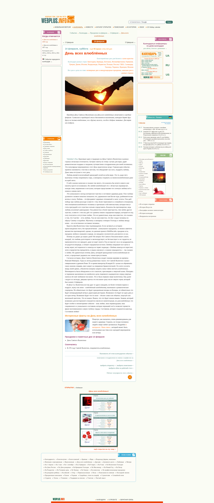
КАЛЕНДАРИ (101, 500)
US (167, 74)
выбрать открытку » (108, 365)
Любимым (46, 158)
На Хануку (84, 470)
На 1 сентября (68, 465)
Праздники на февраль (98, 33)
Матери (128, 462)
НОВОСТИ (89, 27)
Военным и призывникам (53, 462)
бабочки (141, 168)
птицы (141, 182)
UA (167, 55)
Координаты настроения (147, 216)
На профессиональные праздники (114, 470)
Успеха (56, 478)
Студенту (48, 478)
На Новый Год (108, 467)
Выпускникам (69, 462)
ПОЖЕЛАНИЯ (119, 27)
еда (140, 170)
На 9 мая (101, 465)
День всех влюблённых (84, 462)
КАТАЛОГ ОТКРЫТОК (104, 27)
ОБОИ (141, 27)
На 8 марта (91, 465)
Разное (66, 475)
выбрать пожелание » (125, 365)
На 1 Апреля (49, 465)
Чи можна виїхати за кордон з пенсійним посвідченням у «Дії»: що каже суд (154, 128)
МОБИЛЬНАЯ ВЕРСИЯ (62, 27)
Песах (94, 473)
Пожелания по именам (106, 473)
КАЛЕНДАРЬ (78, 27)
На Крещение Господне (81, 467)
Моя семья (47, 148)
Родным (74, 475)
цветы (141, 186)
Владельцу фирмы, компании (106, 459)
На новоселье (95, 470)
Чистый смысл (101, 478)
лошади (141, 175)
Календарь (83, 33)
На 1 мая (59, 465)
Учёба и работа (48, 150)
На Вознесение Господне (114, 465)
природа (141, 180)
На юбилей (65, 473)
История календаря (146, 213)
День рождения (48, 169)
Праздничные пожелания (53, 475)
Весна (141, 162)
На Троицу (75, 470)
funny (141, 191)
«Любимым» (79, 387)
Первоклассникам (84, 473)
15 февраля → (130, 42)
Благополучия (62, 459)
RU (167, 65)
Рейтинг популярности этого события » (120, 373)
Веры (91, 459)
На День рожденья (64, 467)
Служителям (106, 475)
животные (142, 171)
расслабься (142, 184)
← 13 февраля (68, 42)
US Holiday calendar (154, 27)
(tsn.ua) (165, 129)
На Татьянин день (63, 470)
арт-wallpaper (143, 193)
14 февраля (114, 33)
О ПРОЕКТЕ (112, 500)
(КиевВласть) (162, 135)
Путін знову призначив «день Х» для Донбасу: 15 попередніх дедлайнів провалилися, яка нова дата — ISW (156, 139)
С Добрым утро (48, 171)
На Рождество (49, 470)
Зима (140, 161)
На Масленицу (96, 467)
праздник (142, 178)
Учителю (90, 478)
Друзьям (46, 156)
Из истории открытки (146, 204)
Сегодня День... (48, 144)
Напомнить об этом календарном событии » (116, 354)
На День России (50, 467)
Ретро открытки (48, 162)
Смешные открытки (49, 146)
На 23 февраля (81, 465)
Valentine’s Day (72, 159)
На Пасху (119, 467)
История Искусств (145, 207)
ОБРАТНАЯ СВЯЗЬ (127, 500)
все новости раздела (166, 122)
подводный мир (143, 177)
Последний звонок (123, 473)
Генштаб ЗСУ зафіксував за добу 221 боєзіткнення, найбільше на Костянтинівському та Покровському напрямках (157, 133)
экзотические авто (144, 189)
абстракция (142, 195)
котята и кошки (143, 173)
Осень (141, 166)
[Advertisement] (107, 7)
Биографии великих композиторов (151, 210)
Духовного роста (108, 462)
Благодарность (50, 459)
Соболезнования (48, 164)
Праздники (47, 142)
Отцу (73, 473)
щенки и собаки (143, 187)
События (46, 152)
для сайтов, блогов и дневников (155, 48)
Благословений (74, 459)
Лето (140, 164)
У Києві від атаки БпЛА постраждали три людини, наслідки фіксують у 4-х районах (157, 143)
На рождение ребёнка (52, 473)
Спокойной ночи (118, 475)
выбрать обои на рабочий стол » (121, 368)
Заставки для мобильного (146, 159)
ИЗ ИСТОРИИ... (132, 27)
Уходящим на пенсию (77, 478)
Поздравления (48, 154)
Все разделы (168, 123)
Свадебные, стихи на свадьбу (89, 475)
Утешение (64, 478)
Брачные (46, 160)
